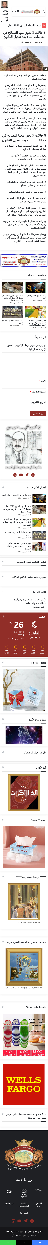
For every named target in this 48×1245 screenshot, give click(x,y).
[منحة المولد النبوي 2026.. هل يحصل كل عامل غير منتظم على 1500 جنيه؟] (12, 287)
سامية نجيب (38, 42)
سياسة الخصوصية (24, 1204)
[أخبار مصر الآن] (31, 11)
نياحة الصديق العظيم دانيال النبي (16, 495)
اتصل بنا (24, 1213)
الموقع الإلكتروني (38, 402)
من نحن (38, 1189)
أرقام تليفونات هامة (35, 603)
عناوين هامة (39, 606)
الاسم (42, 381)
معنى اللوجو (9, 1190)
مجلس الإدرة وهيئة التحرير (24, 1193)
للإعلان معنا (38, 1204)
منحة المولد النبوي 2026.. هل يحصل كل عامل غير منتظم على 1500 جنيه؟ (12, 298)
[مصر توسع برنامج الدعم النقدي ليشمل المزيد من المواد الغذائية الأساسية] (35, 312)
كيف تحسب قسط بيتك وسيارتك (29, 599)
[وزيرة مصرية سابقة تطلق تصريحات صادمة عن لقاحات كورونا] (39, 546)
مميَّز (14, 1235)
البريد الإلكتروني (38, 391)
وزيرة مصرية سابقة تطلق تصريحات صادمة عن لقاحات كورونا (18, 546)
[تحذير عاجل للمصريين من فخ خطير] (12, 312)
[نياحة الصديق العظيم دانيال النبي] (35, 287)
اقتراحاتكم (9, 1203)
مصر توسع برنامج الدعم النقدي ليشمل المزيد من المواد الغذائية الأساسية (37, 322)
